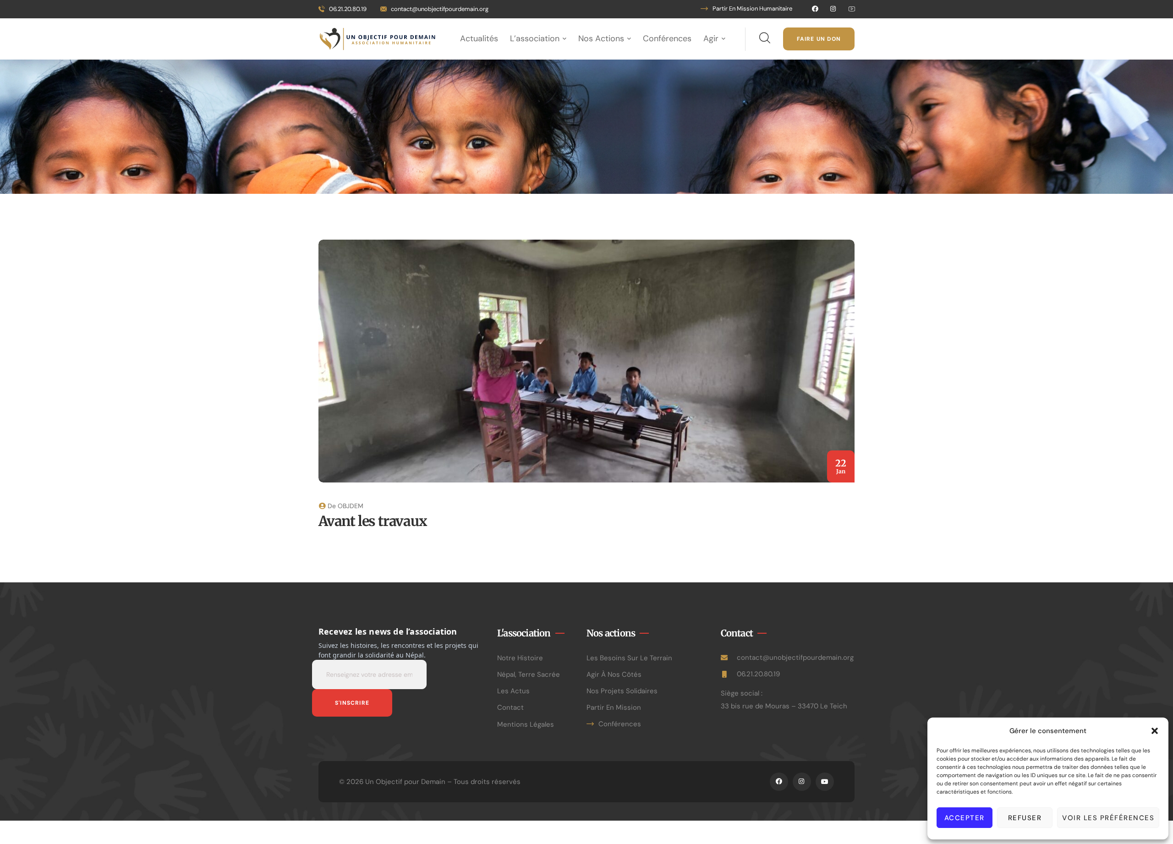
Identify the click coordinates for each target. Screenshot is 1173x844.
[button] (1154, 730)
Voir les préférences (1108, 817)
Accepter (964, 817)
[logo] (377, 38)
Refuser (1025, 817)
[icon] (815, 9)
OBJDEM (350, 506)
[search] (764, 38)
